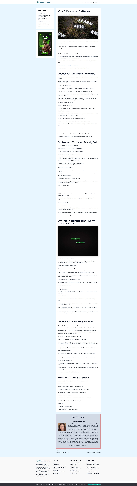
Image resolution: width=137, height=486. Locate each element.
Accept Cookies (91, 484)
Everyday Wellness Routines (59, 472)
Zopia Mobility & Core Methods (59, 466)
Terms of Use (96, 472)
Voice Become (73, 464)
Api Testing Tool (73, 470)
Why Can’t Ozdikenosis (73, 372)
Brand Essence (56, 464)
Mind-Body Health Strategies (59, 467)
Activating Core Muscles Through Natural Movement (45, 16)
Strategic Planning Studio (75, 472)
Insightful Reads (56, 473)
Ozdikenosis (60, 77)
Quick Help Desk (73, 473)
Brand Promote (73, 466)
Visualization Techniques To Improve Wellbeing (44, 22)
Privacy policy (98, 484)
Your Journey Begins (74, 467)
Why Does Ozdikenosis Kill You (79, 268)
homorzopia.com (94, 463)
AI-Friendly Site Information (93, 473)
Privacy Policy (89, 472)
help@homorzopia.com (94, 469)
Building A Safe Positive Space (76, 469)
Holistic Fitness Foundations (59, 469)
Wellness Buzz (69, 14)
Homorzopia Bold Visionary (75, 463)
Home (54, 463)
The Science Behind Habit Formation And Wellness (43, 25)
